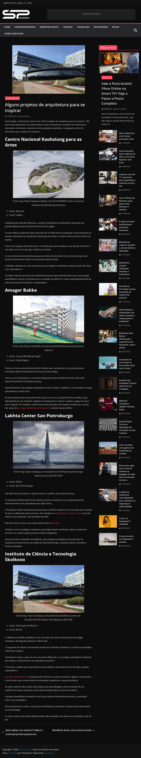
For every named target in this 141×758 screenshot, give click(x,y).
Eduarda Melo (24, 116)
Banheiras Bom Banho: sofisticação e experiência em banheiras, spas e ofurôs (127, 340)
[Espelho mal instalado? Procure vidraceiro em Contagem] (108, 386)
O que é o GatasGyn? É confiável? (124, 521)
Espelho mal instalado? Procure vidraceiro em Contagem (127, 384)
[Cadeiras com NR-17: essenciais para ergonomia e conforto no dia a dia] (108, 182)
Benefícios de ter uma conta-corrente (72, 730)
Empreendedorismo (25, 27)
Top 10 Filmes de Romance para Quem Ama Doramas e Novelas (127, 204)
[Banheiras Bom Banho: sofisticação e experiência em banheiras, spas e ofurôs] (108, 342)
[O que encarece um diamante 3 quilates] (108, 541)
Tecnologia (83, 27)
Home (7, 27)
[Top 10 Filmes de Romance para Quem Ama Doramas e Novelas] (108, 206)
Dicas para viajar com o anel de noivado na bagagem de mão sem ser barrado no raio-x (127, 472)
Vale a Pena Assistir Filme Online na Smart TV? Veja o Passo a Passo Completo (116, 93)
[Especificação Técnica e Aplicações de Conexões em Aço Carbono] (108, 429)
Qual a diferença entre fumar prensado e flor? (127, 136)
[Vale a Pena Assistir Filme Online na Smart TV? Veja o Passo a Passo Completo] (119, 62)
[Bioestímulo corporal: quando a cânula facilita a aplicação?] (108, 248)
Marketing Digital (49, 27)
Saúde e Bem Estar (13, 33)
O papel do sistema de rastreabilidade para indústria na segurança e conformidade (127, 499)
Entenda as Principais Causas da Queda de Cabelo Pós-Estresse (127, 292)
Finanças (68, 27)
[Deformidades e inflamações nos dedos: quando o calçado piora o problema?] (108, 317)
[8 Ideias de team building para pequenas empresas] (108, 227)
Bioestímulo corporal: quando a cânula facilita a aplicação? (127, 246)
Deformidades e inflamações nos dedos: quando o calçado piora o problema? (127, 315)
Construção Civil (12, 98)
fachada (55, 523)
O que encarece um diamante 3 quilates (126, 539)
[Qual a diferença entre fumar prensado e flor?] (108, 138)
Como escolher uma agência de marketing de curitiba (126, 449)
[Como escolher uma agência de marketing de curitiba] (108, 451)
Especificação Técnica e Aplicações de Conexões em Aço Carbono (127, 427)
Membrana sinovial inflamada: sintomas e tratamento (124, 268)
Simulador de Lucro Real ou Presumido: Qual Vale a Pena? (127, 364)
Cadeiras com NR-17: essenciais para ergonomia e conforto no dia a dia (127, 180)
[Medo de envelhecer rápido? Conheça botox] (108, 407)
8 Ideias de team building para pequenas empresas (126, 225)
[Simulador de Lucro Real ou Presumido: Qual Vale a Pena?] (108, 365)
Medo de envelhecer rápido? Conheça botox (127, 405)
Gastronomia (101, 27)
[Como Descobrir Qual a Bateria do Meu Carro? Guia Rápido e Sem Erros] (108, 159)
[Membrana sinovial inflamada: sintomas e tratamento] (108, 271)
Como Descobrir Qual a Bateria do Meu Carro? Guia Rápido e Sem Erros (127, 157)
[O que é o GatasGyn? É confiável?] (108, 523)
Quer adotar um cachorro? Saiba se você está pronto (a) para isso (24, 732)
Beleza (115, 27)
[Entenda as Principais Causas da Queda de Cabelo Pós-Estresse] (108, 294)
